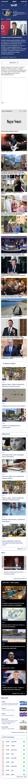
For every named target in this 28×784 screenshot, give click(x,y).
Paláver (4, 685)
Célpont (4, 708)
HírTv (2, 19)
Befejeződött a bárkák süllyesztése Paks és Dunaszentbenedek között (13, 647)
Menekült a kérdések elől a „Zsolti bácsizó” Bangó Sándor (13, 520)
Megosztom (13, 62)
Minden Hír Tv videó (18, 693)
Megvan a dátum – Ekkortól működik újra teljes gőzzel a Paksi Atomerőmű (13, 385)
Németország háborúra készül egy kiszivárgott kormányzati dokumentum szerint (12, 542)
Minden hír (20, 549)
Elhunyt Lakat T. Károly (8, 668)
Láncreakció (5, 727)
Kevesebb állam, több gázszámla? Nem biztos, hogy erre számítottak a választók (14, 573)
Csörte (3, 713)
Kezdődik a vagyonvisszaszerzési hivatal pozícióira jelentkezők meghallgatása (13, 604)
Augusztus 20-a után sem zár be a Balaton (13, 406)
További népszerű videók (19, 578)
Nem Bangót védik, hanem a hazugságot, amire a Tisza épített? (19, 14)
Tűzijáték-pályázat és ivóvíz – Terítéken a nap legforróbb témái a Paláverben (13, 688)
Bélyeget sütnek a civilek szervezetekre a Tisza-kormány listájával (13, 625)
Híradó (3, 701)
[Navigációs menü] (2, 5)
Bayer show (5, 719)
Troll (12, 770)
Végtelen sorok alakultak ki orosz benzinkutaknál (11, 426)
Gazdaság (8, 19)
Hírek (3, 382)
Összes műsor (20, 776)
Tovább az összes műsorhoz (18, 732)
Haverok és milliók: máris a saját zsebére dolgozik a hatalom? (13, 477)
